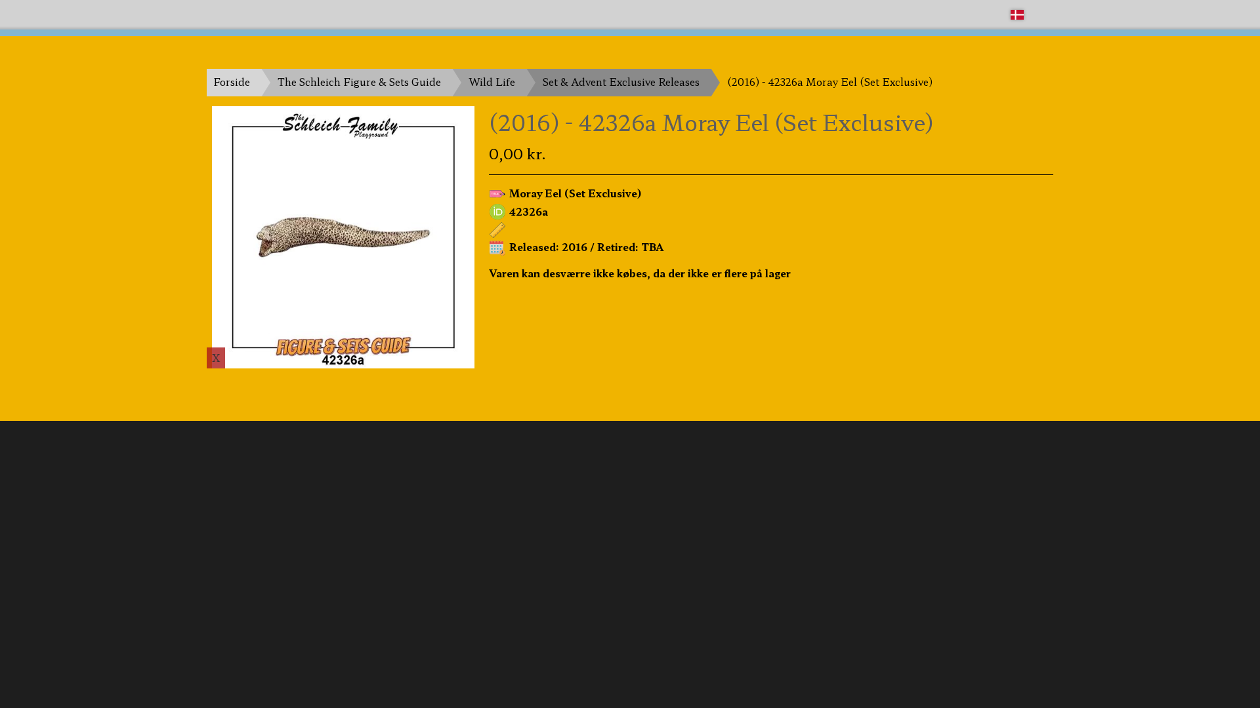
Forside (231, 81)
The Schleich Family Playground (287, 14)
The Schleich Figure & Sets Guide (359, 81)
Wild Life (492, 81)
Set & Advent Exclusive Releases (621, 81)
